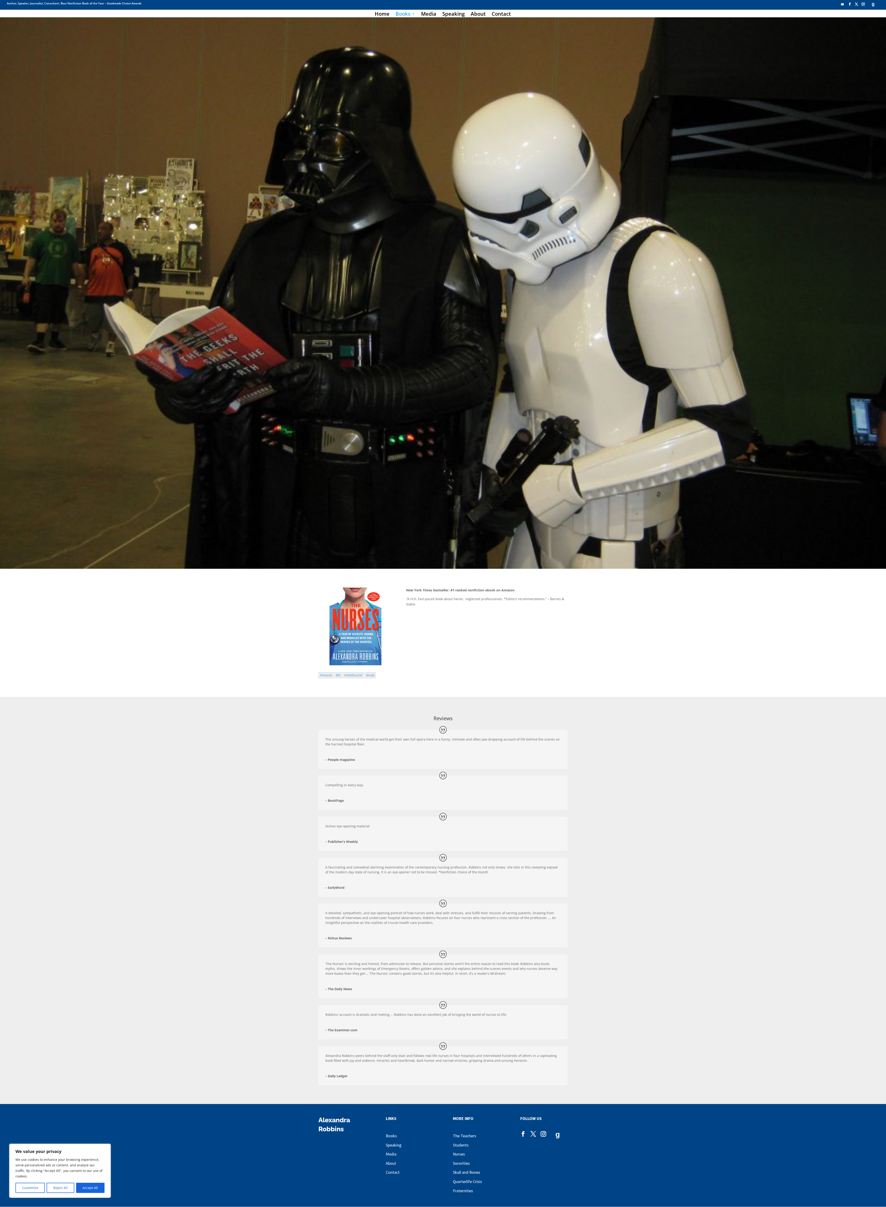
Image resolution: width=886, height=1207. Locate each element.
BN (338, 675)
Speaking (453, 14)
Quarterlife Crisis (467, 1181)
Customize (30, 1188)
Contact (501, 14)
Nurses (459, 1154)
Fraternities (463, 1190)
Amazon (326, 675)
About (478, 14)
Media (428, 14)
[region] (60, 1171)
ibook (370, 675)
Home (382, 14)
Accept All (90, 1188)
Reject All (60, 1188)
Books (402, 14)
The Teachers (464, 1135)
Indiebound (353, 675)
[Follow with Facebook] (849, 6)
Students (461, 1145)
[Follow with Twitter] (856, 6)
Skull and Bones (466, 1172)
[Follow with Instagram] (863, 6)
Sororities (461, 1163)
